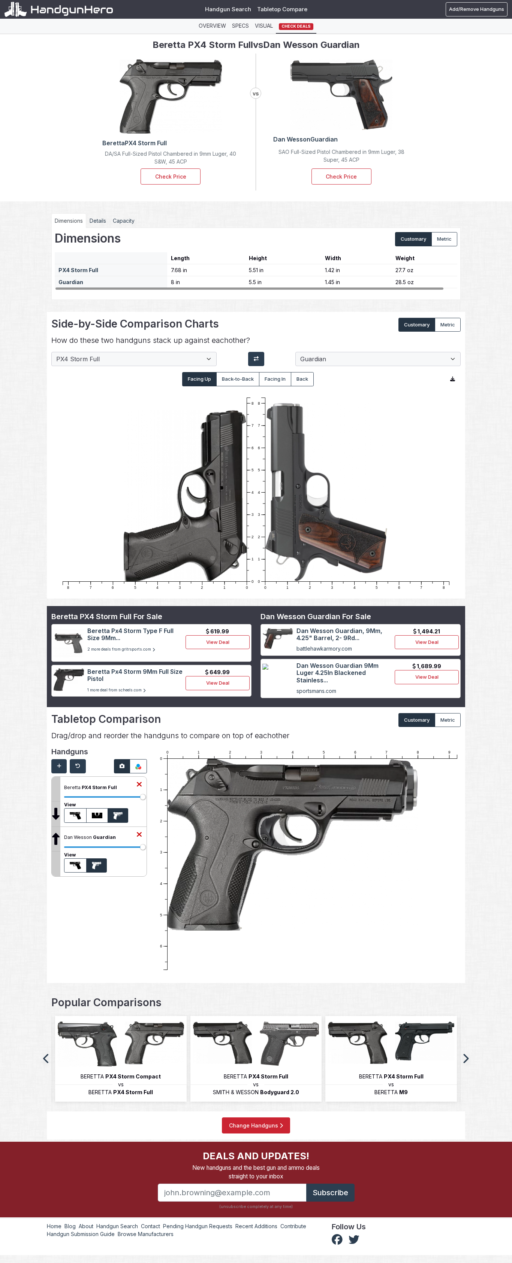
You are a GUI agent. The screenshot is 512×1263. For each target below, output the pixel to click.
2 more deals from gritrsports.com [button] (119, 649)
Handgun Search (228, 9)
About (86, 1226)
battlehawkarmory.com (324, 648)
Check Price (170, 176)
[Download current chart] (453, 379)
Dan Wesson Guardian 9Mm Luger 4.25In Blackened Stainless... (337, 673)
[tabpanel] (256, 260)
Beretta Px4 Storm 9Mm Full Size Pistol (135, 675)
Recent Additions (256, 1226)
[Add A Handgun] (59, 766)
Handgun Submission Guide (81, 1234)
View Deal (217, 642)
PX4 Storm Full (78, 270)
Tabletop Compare (282, 9)
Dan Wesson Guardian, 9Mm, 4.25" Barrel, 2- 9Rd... (339, 634)
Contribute (293, 1226)
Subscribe (330, 1192)
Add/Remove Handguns (476, 9)
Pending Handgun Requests (197, 1226)
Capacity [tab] (124, 220)
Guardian (70, 282)
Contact (150, 1226)
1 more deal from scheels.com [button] (115, 690)
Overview (212, 25)
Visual (264, 25)
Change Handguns (254, 1125)
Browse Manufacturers (146, 1234)
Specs (240, 25)
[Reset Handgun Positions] (78, 766)
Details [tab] (98, 220)
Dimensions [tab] (69, 220)
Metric (444, 239)
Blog (70, 1226)
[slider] (142, 797)
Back (302, 379)
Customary (413, 239)
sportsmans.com (316, 691)
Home (54, 1226)
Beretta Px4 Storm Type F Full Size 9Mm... (130, 634)
